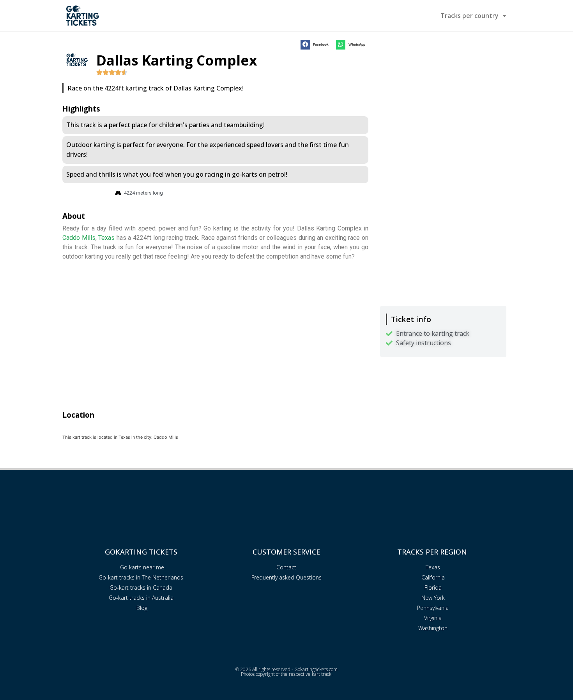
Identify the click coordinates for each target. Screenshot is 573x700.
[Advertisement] (443, 92)
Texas (106, 237)
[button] (316, 45)
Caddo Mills (79, 237)
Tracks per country (469, 15)
